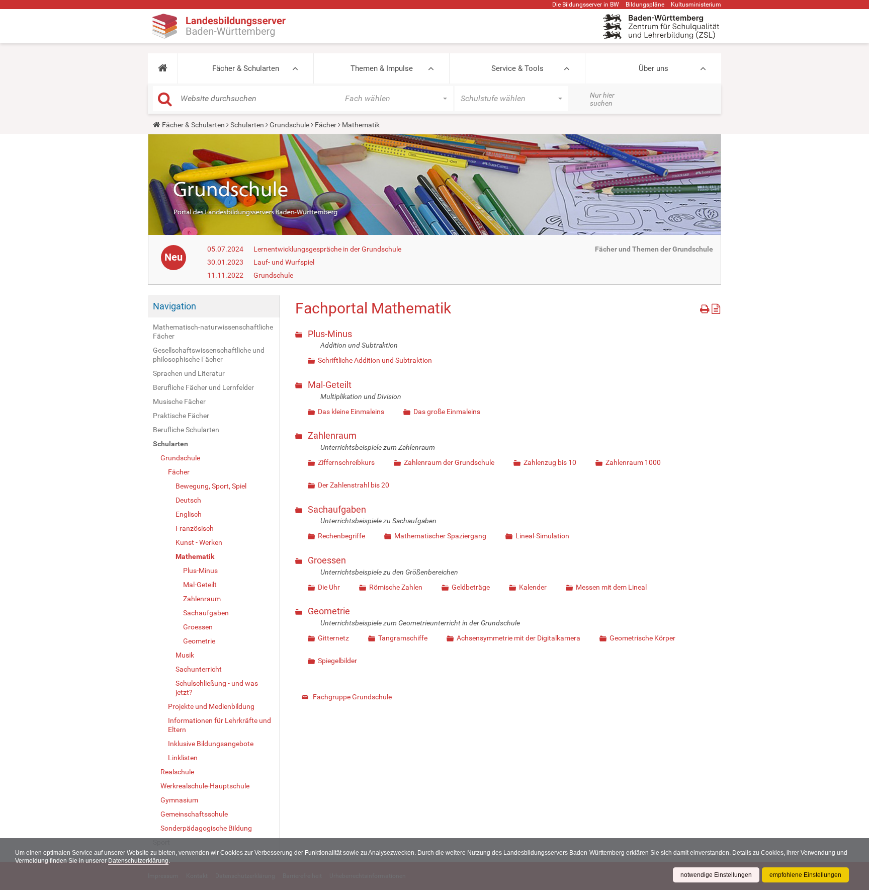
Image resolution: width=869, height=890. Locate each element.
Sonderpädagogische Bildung (206, 828)
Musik (185, 655)
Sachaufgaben (206, 613)
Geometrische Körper (642, 638)
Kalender (533, 587)
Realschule (177, 772)
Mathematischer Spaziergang (440, 536)
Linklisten (183, 758)
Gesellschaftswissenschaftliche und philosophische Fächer (209, 354)
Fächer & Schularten (245, 68)
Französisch (195, 528)
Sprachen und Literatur (189, 373)
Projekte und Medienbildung (211, 706)
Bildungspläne (645, 4)
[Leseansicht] (716, 307)
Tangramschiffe (402, 638)
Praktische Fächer (181, 416)
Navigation (174, 306)
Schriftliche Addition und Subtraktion (375, 360)
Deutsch (188, 500)
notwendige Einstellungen (716, 874)
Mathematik (195, 556)
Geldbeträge (471, 587)
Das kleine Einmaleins (351, 412)
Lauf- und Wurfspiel (283, 262)
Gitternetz (333, 638)
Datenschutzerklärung (138, 860)
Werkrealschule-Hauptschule (204, 786)
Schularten (247, 125)
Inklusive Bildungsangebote (210, 744)
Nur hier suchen (602, 99)
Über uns (653, 68)
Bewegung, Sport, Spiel (211, 486)
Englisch (189, 514)
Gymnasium (179, 800)
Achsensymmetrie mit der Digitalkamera (518, 638)
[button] (162, 68)
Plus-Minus (200, 571)
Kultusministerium (696, 4)
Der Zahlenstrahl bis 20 (353, 485)
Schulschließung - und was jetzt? (217, 687)
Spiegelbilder (337, 661)
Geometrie (199, 641)
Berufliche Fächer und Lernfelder (203, 387)
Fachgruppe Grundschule (352, 697)
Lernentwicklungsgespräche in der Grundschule (327, 249)
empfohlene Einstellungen (805, 874)
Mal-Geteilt (200, 585)
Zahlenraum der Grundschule (449, 462)
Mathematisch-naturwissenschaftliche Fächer (213, 331)
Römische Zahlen (395, 587)
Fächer (325, 125)
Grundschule (289, 125)
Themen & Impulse (382, 68)
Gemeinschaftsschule (194, 814)
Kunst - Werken (199, 542)
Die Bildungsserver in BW (585, 4)
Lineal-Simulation (542, 536)
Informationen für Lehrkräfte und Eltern (219, 725)
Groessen (198, 627)
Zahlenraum (202, 599)
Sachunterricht (199, 669)
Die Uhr (329, 587)
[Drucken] (706, 307)
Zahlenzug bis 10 (550, 462)
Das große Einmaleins (446, 412)
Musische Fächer (179, 401)
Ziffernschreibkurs (346, 462)
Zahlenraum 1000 (633, 462)
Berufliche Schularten (186, 430)
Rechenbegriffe (341, 536)
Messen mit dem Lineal (611, 587)
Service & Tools (517, 68)
